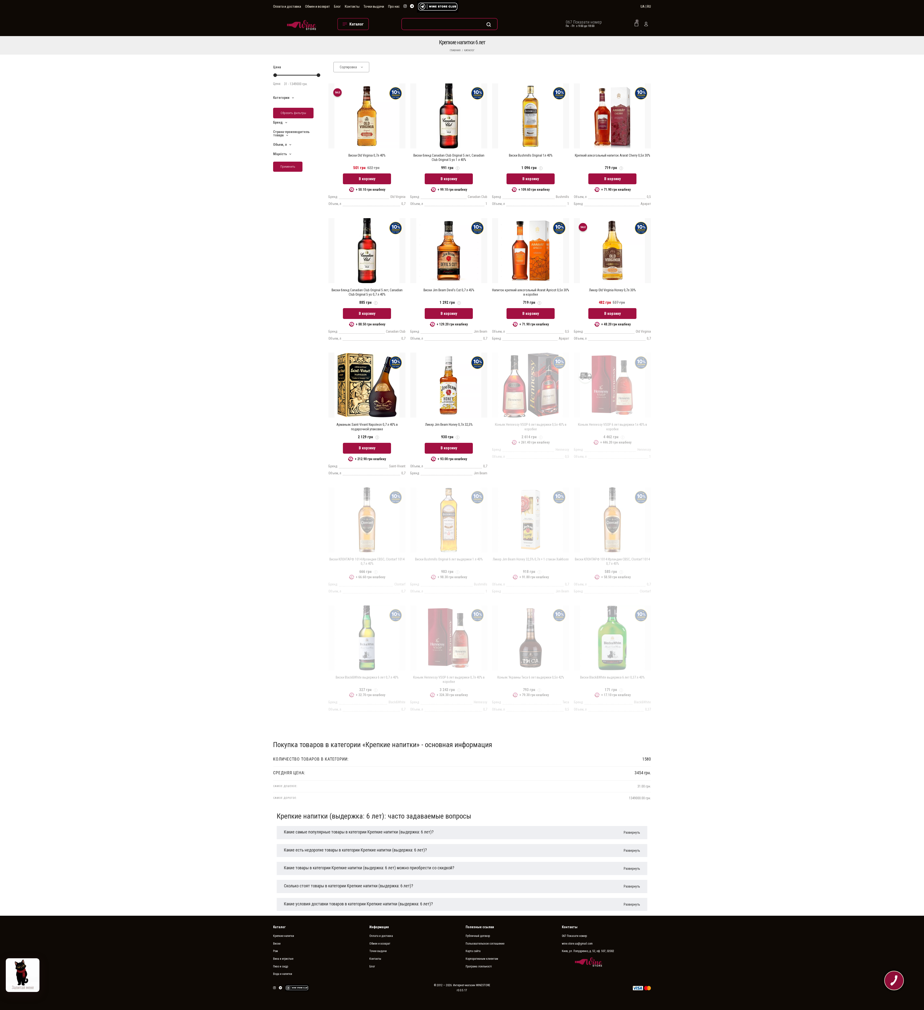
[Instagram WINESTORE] (405, 6)
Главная (455, 50)
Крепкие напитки (283, 936)
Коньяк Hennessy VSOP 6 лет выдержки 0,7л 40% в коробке (449, 679)
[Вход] (646, 24)
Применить (287, 166)
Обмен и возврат (317, 6)
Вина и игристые (283, 958)
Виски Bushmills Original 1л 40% (530, 155)
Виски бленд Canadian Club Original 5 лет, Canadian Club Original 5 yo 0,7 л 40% (367, 292)
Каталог (469, 50)
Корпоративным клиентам (482, 958)
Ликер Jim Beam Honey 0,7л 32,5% (449, 424)
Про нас (394, 6)
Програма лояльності (479, 966)
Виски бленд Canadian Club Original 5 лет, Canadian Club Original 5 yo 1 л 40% (448, 157)
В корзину (367, 179)
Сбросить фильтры (293, 113)
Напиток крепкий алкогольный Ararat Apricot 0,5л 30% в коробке (530, 292)
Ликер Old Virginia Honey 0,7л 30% (612, 290)
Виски (277, 943)
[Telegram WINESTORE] (412, 6)
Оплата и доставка (287, 6)
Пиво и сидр (280, 966)
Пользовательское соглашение (485, 943)
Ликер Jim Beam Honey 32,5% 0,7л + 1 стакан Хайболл (531, 559)
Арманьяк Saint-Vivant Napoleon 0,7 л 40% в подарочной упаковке (367, 427)
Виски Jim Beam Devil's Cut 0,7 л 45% (449, 290)
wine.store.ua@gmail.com (577, 943)
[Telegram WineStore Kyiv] (437, 7)
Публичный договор (478, 936)
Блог (337, 6)
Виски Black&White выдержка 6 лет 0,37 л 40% (612, 677)
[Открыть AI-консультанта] (22, 975)
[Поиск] (449, 24)
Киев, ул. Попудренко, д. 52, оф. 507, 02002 (588, 951)
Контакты (352, 6)
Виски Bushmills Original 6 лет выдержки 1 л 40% (449, 559)
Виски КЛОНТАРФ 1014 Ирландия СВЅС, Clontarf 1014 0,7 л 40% (366, 561)
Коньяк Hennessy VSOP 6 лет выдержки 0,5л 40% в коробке (530, 427)
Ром (275, 951)
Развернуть (632, 832)
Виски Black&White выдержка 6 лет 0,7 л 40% (367, 677)
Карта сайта (473, 951)
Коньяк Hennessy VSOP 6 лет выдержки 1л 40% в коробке (612, 427)
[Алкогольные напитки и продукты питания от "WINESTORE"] (301, 24)
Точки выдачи (374, 6)
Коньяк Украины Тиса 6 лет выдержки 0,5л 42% (530, 677)
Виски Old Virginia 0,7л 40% (366, 155)
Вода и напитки (282, 974)
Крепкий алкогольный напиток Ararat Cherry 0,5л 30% (612, 155)
